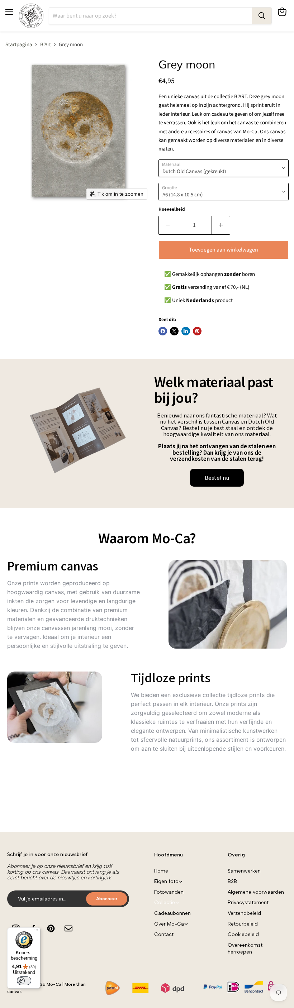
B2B (232, 881)
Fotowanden (169, 892)
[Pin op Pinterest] (197, 331)
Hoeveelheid (171, 209)
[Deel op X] (174, 331)
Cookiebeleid (243, 934)
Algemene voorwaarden (256, 892)
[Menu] (36, 931)
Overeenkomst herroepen (245, 948)
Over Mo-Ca (169, 924)
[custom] (50, 928)
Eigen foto (166, 881)
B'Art (45, 45)
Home (161, 871)
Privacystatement (248, 902)
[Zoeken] (261, 16)
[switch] (24, 980)
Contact (164, 934)
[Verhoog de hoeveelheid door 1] (221, 225)
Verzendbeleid (244, 913)
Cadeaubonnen (172, 913)
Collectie (164, 902)
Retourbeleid (243, 924)
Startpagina (18, 45)
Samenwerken (244, 871)
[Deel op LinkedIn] (185, 331)
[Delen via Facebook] (162, 331)
